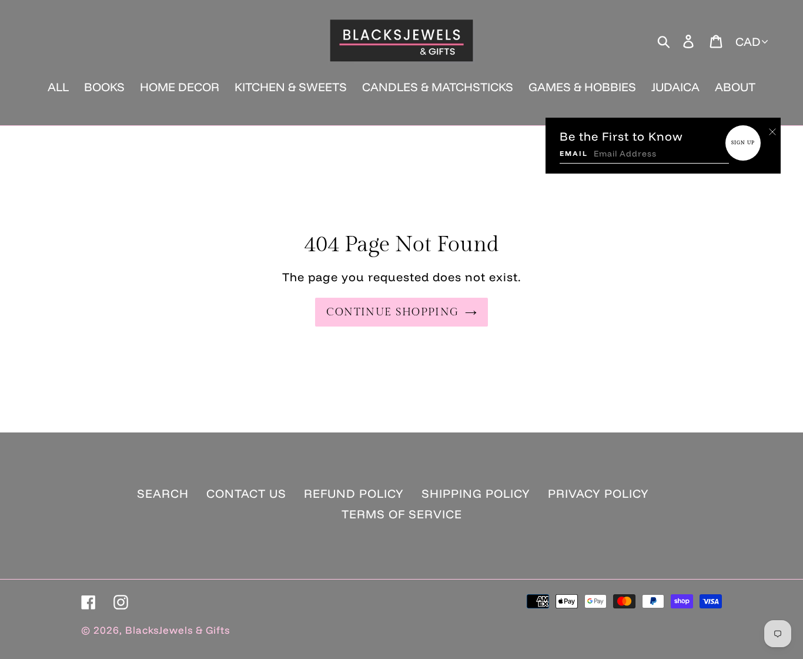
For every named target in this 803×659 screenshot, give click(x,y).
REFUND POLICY (354, 493)
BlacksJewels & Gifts (177, 630)
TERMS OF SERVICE (402, 514)
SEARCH (163, 493)
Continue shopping (392, 312)
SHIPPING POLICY (475, 493)
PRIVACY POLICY (598, 493)
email (574, 153)
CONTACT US (246, 493)
